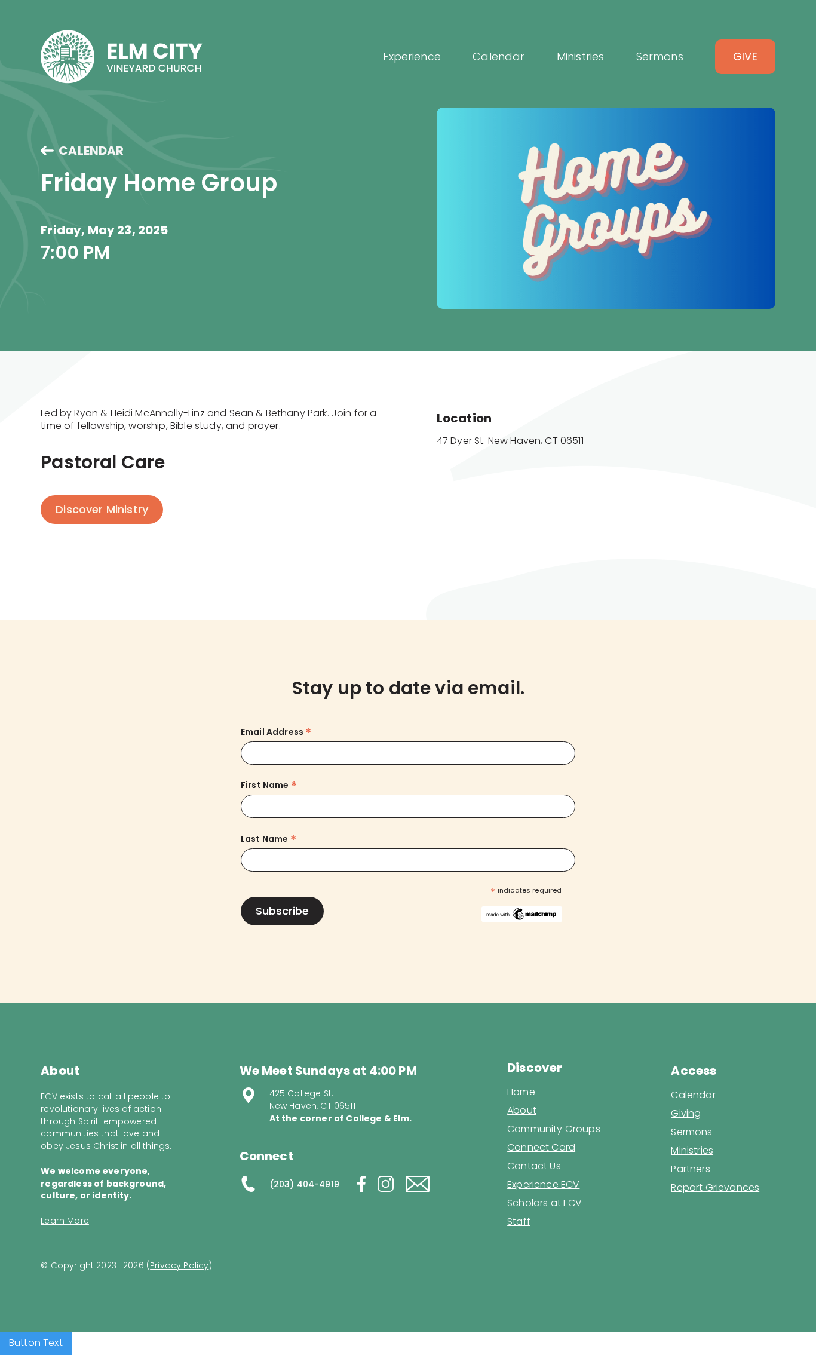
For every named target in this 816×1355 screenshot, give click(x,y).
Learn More (65, 1221)
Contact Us (534, 1166)
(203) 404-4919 (304, 1184)
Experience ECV (543, 1185)
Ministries (692, 1150)
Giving (686, 1113)
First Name (269, 785)
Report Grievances (715, 1188)
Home (521, 1092)
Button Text (36, 1343)
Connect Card (541, 1147)
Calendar (693, 1095)
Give (745, 56)
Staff (518, 1222)
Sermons (691, 1132)
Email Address (276, 732)
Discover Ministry (102, 509)
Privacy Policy (179, 1265)
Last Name (268, 839)
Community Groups (553, 1129)
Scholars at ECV (544, 1203)
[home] (122, 57)
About (521, 1110)
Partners (690, 1169)
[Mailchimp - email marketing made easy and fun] (521, 913)
